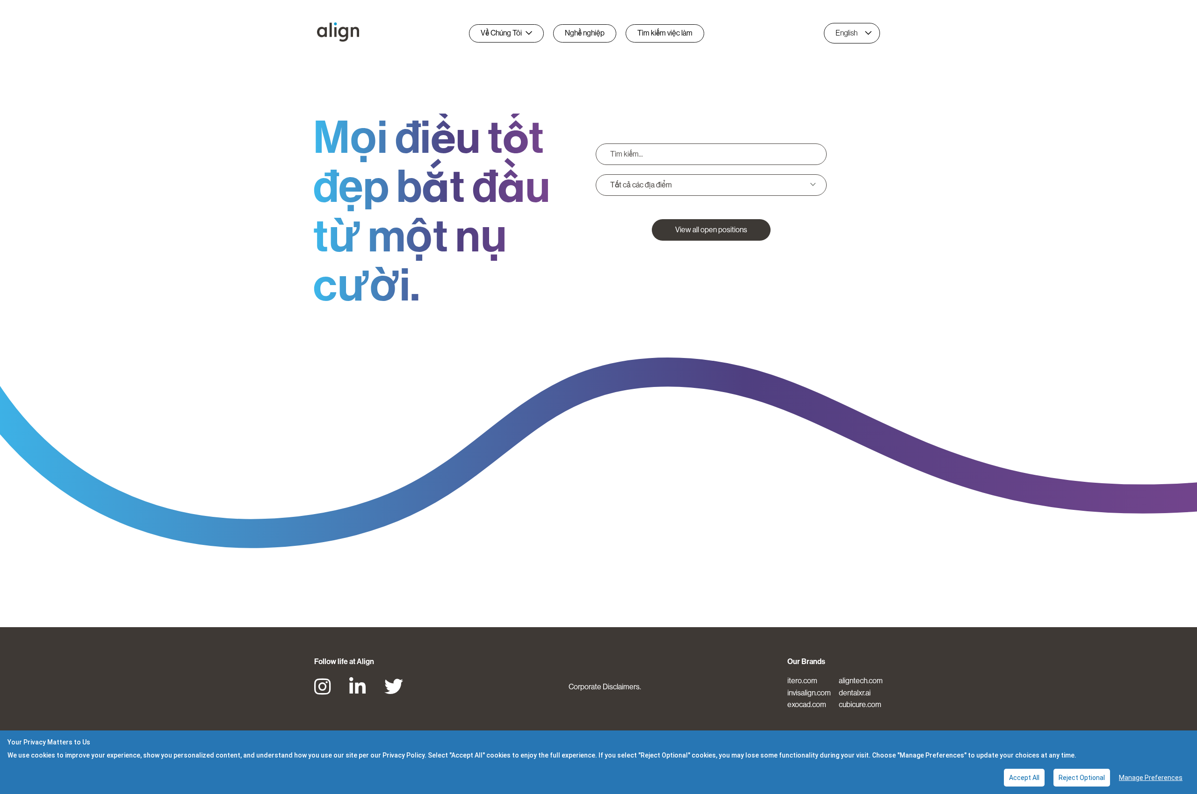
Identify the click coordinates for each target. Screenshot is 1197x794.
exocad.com (806, 704)
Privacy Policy (403, 755)
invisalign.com (809, 692)
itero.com (802, 680)
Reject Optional (1082, 777)
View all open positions (711, 229)
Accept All (1024, 777)
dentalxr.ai (855, 692)
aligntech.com (861, 680)
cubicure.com (860, 704)
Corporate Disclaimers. (605, 686)
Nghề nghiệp (585, 33)
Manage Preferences (1151, 777)
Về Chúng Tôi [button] (501, 33)
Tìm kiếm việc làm (664, 33)
